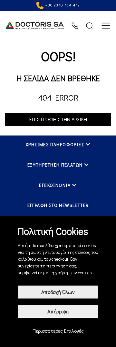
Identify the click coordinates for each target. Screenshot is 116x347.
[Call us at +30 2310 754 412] (75, 26)
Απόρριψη (58, 311)
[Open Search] (89, 26)
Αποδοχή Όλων (58, 291)
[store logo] (38, 25)
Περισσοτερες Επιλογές (58, 330)
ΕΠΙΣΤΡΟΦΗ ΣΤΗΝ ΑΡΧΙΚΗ (58, 119)
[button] (58, 145)
